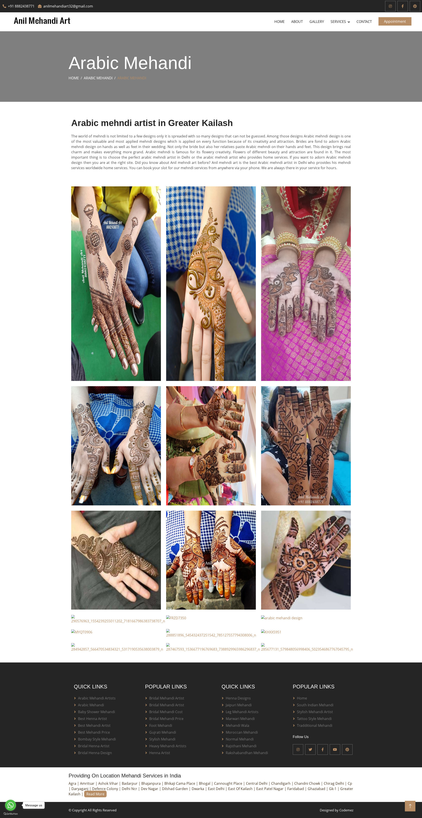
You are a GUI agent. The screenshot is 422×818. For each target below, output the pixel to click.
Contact (364, 21)
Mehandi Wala (237, 725)
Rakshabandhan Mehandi (247, 752)
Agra (73, 783)
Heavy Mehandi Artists (167, 746)
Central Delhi (257, 783)
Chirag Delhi (334, 783)
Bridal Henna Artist (93, 746)
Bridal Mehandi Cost (166, 711)
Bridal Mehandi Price (166, 718)
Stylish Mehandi (162, 739)
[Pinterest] (415, 6)
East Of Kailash (240, 788)
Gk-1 (333, 788)
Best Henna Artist (92, 718)
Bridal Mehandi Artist (166, 698)
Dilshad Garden (175, 788)
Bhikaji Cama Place (180, 783)
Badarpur (130, 783)
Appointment (395, 21)
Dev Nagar (150, 788)
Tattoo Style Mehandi (314, 718)
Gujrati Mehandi (162, 732)
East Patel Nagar (270, 788)
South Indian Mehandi (315, 705)
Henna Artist (159, 752)
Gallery (316, 21)
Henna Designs (238, 698)
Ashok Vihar (108, 783)
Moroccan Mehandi (242, 732)
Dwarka (198, 788)
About (297, 21)
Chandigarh (281, 783)
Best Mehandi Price (94, 732)
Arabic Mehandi (98, 78)
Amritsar (87, 783)
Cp (350, 783)
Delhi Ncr (130, 788)
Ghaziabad (317, 788)
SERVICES (338, 21)
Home (279, 21)
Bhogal (205, 783)
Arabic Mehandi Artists (97, 698)
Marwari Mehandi (240, 718)
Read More (95, 794)
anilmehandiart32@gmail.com (68, 6)
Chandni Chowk (307, 783)
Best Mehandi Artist (94, 725)
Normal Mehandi (240, 739)
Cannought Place (228, 783)
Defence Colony (105, 788)
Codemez (346, 810)
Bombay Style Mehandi (97, 739)
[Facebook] (402, 6)
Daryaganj (80, 788)
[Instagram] (390, 6)
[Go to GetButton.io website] (11, 813)
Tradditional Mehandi (314, 725)
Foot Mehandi (160, 725)
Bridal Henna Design (95, 752)
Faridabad (296, 788)
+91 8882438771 (21, 6)
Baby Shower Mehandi (96, 711)
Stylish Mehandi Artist (315, 711)
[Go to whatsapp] (10, 805)
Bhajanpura (151, 783)
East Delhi (216, 788)
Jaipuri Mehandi (239, 705)
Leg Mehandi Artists (242, 711)
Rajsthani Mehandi (241, 746)
